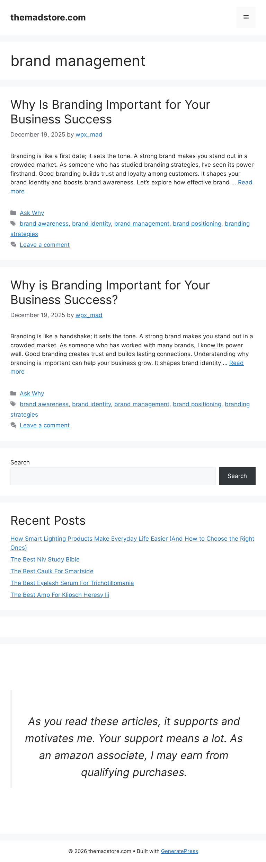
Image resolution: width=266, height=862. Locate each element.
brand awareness (44, 223)
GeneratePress (179, 851)
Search (20, 462)
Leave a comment (45, 244)
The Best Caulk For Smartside (52, 571)
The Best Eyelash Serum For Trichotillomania (72, 583)
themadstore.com (48, 17)
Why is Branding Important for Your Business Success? (110, 292)
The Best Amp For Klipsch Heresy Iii (59, 594)
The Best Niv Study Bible (45, 559)
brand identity (91, 223)
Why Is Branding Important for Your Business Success (110, 111)
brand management (141, 223)
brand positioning (197, 223)
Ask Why (32, 212)
